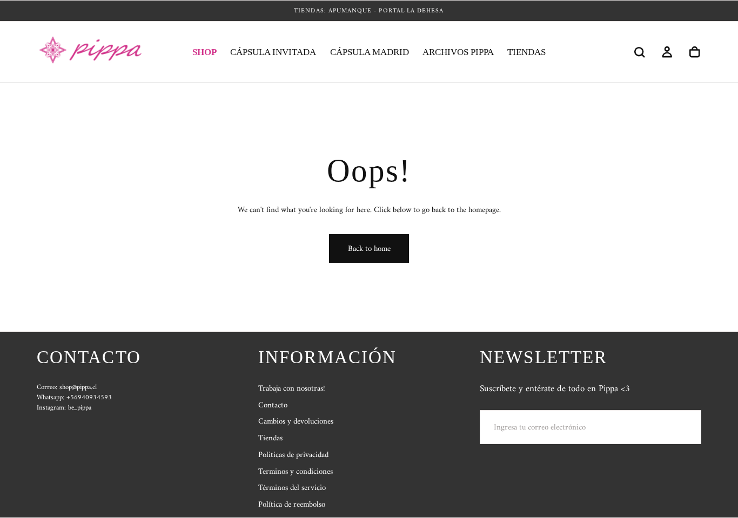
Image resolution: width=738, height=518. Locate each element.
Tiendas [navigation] (270, 438)
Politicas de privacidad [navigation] (293, 455)
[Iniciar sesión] (667, 52)
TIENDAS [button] (526, 52)
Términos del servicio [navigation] (292, 488)
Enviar (671, 427)
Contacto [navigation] (272, 405)
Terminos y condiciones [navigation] (295, 472)
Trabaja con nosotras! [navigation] (291, 388)
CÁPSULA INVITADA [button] (273, 52)
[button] (639, 52)
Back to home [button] (369, 249)
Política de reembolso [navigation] (291, 504)
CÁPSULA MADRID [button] (369, 52)
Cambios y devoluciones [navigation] (295, 422)
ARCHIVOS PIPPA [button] (458, 52)
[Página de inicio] (94, 52)
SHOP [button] (204, 52)
